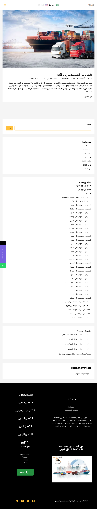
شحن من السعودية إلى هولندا (80, 298)
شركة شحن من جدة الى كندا (81, 317)
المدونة (65, 78)
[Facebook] (33, 501)
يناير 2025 (87, 168)
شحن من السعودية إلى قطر (81, 278)
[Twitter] (28, 501)
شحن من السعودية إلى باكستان (80, 259)
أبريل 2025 (87, 157)
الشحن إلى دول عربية (75, 78)
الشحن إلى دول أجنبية (83, 185)
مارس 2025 (86, 161)
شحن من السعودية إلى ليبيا (81, 290)
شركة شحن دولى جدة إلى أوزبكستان (78, 344)
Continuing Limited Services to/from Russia (75, 354)
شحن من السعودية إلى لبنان (81, 286)
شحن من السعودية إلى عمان (81, 274)
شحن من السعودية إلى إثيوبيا (81, 205)
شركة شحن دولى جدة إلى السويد (79, 349)
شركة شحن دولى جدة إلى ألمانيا (80, 339)
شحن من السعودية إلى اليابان (80, 251)
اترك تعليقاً (88, 78)
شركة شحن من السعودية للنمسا (79, 309)
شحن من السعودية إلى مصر (81, 294)
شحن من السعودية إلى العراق (80, 240)
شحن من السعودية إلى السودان (80, 228)
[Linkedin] (17, 501)
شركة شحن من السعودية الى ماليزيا (78, 305)
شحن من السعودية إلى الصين (81, 236)
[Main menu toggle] (5, 5)
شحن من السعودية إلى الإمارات (80, 216)
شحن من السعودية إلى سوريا (80, 270)
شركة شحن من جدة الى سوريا (80, 313)
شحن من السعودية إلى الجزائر (81, 224)
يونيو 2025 (87, 149)
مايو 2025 (87, 153)
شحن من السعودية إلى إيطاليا (80, 208)
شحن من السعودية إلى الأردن (74, 74)
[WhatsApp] (3, 265)
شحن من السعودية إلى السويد (80, 232)
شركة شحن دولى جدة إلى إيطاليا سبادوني (76, 334)
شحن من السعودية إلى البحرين (80, 220)
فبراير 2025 (87, 165)
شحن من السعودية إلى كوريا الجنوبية (78, 282)
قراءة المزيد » (87, 96)
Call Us (22, 472)
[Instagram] (22, 501)
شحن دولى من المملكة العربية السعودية (76, 197)
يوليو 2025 (87, 145)
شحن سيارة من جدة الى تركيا (81, 201)
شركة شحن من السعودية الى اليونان (78, 301)
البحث (89, 124)
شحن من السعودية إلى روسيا (80, 267)
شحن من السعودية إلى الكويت (80, 243)
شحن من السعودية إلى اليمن (81, 255)
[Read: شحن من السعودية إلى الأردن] (48, 37)
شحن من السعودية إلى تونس (80, 263)
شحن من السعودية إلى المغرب (80, 247)
